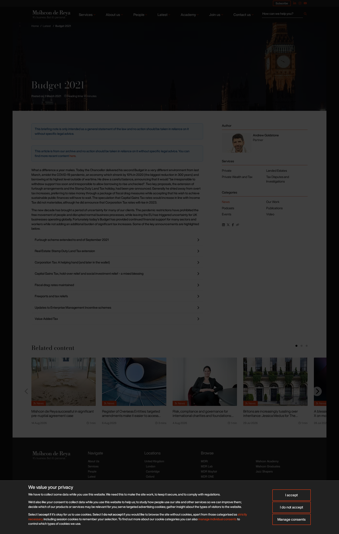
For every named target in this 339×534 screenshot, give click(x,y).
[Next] (317, 391)
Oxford (150, 476)
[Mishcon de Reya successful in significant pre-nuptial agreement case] (63, 382)
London (150, 466)
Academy (188, 14)
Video (270, 214)
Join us (214, 14)
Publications (274, 208)
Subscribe (282, 3)
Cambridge (153, 471)
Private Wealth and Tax (237, 176)
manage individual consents (217, 519)
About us (113, 14)
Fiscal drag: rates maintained (54, 285)
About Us (93, 461)
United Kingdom (154, 461)
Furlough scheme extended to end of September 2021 (72, 239)
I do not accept (291, 507)
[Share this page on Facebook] (232, 224)
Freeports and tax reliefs (51, 296)
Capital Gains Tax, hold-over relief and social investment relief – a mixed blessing (89, 273)
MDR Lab (207, 466)
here (72, 155)
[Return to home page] (51, 14)
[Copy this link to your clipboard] (237, 224)
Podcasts (228, 208)
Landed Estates (276, 170)
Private (226, 170)
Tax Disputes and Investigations (277, 179)
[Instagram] (300, 3)
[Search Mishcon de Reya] (285, 14)
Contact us (242, 14)
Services (86, 14)
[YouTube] (305, 3)
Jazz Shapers (264, 471)
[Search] (305, 14)
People (138, 14)
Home (35, 26)
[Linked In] (294, 3)
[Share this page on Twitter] (228, 224)
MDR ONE (207, 476)
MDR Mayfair (209, 471)
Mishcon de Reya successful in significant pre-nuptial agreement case (62, 413)
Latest (163, 14)
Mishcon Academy (267, 461)
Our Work (272, 201)
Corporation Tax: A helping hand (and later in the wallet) (72, 262)
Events (226, 214)
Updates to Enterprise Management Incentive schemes (73, 307)
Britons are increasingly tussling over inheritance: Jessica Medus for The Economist (270, 416)
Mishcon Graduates (268, 466)
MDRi (204, 461)
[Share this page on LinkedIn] (223, 224)
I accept (291, 494)
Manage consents (291, 519)
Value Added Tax (46, 318)
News (226, 201)
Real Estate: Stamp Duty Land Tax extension (65, 251)
